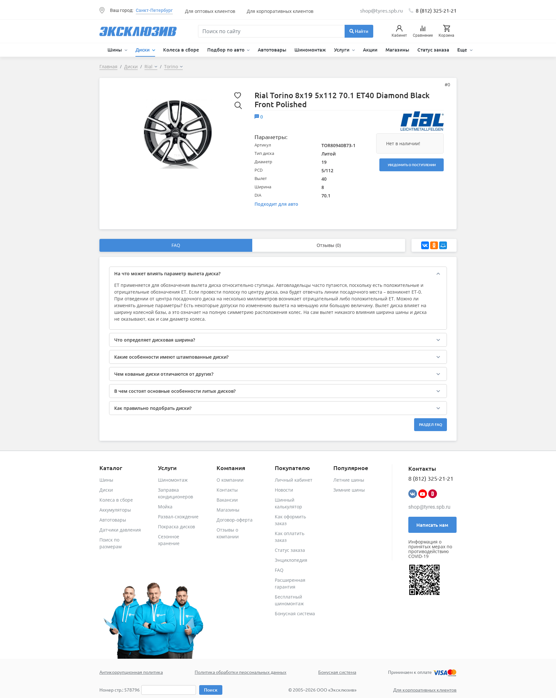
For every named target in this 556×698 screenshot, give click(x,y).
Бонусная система (295, 613)
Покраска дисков (176, 527)
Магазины (397, 49)
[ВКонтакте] (425, 245)
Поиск (211, 690)
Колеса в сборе (181, 49)
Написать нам (432, 525)
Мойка (165, 507)
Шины (106, 480)
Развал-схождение (178, 517)
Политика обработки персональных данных (240, 672)
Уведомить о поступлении (412, 164)
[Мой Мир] (443, 245)
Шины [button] (115, 49)
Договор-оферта (235, 520)
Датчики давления (120, 530)
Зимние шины (349, 490)
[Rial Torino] (177, 134)
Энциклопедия (291, 560)
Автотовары (272, 49)
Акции (370, 49)
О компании (230, 480)
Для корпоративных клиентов (280, 11)
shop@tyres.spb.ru (429, 507)
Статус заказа (433, 49)
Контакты (227, 490)
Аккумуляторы (115, 510)
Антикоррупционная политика (131, 672)
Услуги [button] (342, 49)
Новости (284, 490)
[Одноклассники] (434, 245)
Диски (106, 490)
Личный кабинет (293, 480)
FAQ (175, 245)
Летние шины (348, 480)
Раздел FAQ (430, 424)
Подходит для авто (276, 204)
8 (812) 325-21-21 (436, 10)
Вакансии (227, 500)
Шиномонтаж (310, 49)
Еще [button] (462, 49)
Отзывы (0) (329, 245)
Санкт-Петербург (154, 10)
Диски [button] (143, 49)
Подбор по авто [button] (226, 49)
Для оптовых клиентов (210, 11)
